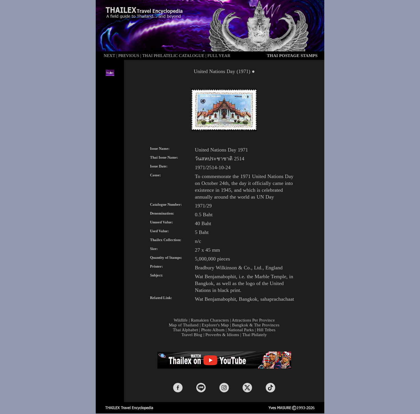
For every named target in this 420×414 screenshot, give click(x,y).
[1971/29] (224, 129)
